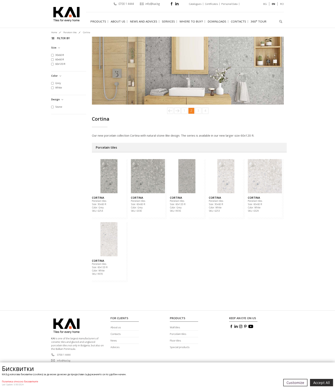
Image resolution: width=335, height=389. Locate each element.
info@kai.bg (152, 4)
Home (54, 32)
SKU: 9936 (175, 211)
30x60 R (59, 55)
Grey (58, 83)
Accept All (321, 382)
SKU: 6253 (214, 211)
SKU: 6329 (253, 211)
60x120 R (60, 63)
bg (265, 4)
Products (98, 21)
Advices (115, 347)
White (58, 87)
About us (118, 21)
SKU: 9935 (97, 274)
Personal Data (229, 4)
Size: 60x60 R (138, 204)
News (114, 340)
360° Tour (258, 21)
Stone (58, 106)
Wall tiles (175, 327)
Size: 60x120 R (178, 204)
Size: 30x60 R (99, 204)
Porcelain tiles (99, 201)
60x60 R (59, 59)
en (273, 4)
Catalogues (195, 4)
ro (282, 4)
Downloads (217, 21)
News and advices (143, 21)
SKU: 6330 (136, 211)
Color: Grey (98, 207)
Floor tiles (175, 340)
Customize (295, 382)
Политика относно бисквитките (20, 381)
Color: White (215, 207)
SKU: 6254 (97, 211)
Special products (179, 347)
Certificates (211, 4)
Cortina (98, 197)
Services (168, 21)
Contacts (238, 21)
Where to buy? (191, 21)
